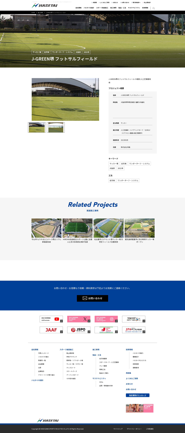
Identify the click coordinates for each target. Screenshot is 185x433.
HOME (33, 12)
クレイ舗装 (103, 366)
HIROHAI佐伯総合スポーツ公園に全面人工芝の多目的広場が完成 (77, 240)
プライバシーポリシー (134, 429)
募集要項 (136, 368)
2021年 (86, 52)
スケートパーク (71, 371)
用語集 (95, 2)
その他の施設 (70, 378)
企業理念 (41, 371)
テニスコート (70, 368)
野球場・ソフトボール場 (74, 360)
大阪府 (78, 52)
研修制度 (136, 364)
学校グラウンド (71, 357)
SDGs (101, 382)
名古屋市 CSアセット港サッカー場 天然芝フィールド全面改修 (108, 240)
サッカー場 (37, 52)
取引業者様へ (136, 2)
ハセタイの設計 (89, 8)
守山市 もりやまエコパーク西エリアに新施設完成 (46, 240)
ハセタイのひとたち (139, 360)
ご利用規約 (150, 429)
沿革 (39, 368)
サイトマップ (117, 429)
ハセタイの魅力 (138, 353)
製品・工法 (122, 8)
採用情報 (145, 8)
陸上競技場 (70, 353)
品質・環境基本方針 (106, 386)
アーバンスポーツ (72, 375)
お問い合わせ (125, 2)
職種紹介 (136, 357)
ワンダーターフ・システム (62, 52)
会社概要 (41, 364)
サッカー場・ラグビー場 (74, 364)
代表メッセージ (43, 353)
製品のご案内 (103, 373)
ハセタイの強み (43, 357)
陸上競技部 (147, 2)
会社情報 (78, 8)
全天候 (46, 52)
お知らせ (115, 2)
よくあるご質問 (104, 2)
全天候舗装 (103, 358)
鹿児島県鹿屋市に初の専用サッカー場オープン (139, 240)
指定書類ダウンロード (137, 395)
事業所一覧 (42, 360)
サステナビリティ (134, 8)
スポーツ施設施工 (102, 8)
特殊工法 (102, 369)
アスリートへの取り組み (46, 375)
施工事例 (113, 8)
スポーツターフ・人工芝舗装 (109, 362)
